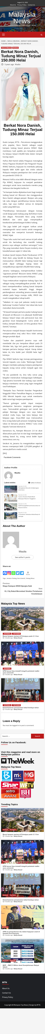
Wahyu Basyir (18, 638)
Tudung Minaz (30, 578)
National (15, 48)
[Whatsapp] (13, 571)
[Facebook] (5, 571)
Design (31, 1005)
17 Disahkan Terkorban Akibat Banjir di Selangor (29, 515)
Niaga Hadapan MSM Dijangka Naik (17, 585)
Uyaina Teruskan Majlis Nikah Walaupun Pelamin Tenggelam (27, 497)
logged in (15, 725)
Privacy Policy (21, 5)
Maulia (17, 64)
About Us (13, 5)
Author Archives (35, 483)
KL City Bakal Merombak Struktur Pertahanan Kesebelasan (23, 591)
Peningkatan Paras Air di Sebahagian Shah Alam (28, 489)
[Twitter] (18, 571)
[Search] (41, 35)
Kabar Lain (14, 492)
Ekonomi (14, 509)
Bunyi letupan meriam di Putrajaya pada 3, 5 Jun (21, 636)
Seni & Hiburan (6, 48)
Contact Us (31, 5)
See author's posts (22, 557)
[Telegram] (22, 571)
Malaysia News (22, 18)
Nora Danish (21, 578)
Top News (14, 518)
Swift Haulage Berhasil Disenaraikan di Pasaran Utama (29, 506)
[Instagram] (9, 571)
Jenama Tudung (11, 578)
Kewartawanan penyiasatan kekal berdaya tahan (21, 707)
